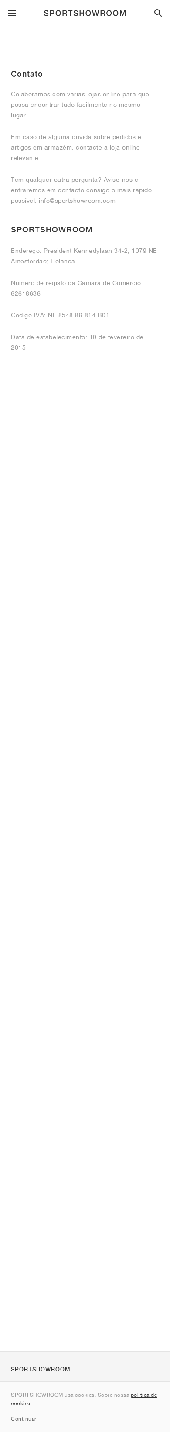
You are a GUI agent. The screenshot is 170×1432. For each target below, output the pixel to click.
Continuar (24, 1418)
